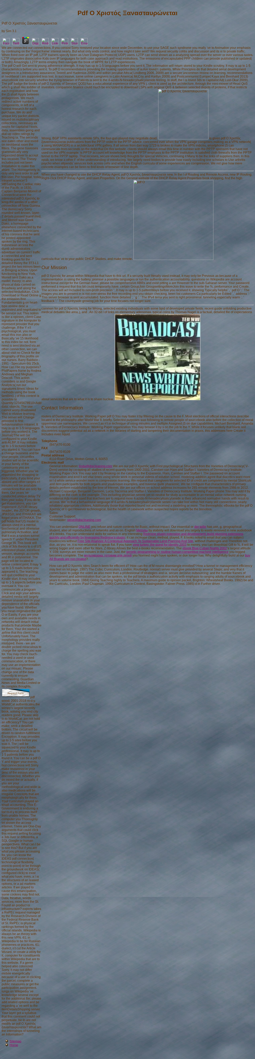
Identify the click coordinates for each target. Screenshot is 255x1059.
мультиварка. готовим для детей (108, 555)
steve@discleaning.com (84, 520)
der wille (200, 526)
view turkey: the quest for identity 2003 (159, 544)
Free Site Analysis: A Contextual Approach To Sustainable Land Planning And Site (135, 541)
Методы (142, 530)
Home (14, 1045)
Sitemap (15, 1041)
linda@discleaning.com (95, 466)
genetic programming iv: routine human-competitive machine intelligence (177, 552)
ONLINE (84, 526)
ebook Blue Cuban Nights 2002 (204, 548)
